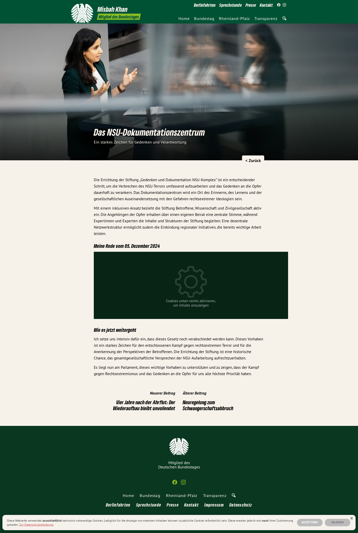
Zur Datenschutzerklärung (36, 524)
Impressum (214, 504)
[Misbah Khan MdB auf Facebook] (279, 5)
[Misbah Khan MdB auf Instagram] (284, 5)
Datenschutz (240, 504)
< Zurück (253, 160)
